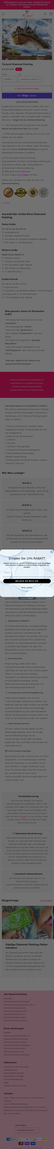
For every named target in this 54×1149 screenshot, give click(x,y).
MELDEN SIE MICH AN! (27, 581)
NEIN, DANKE (27, 587)
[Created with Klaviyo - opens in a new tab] (27, 598)
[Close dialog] (51, 552)
